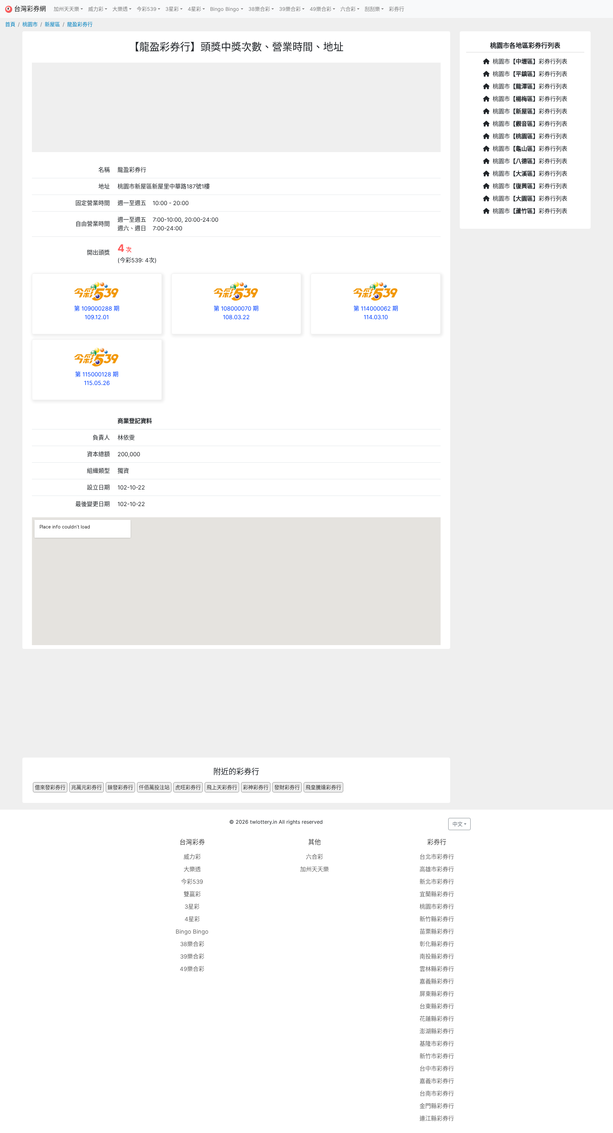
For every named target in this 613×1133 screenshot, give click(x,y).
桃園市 (30, 24)
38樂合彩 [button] (259, 9)
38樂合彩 (192, 944)
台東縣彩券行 (437, 1006)
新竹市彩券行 (437, 1056)
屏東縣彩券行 (437, 993)
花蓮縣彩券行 (437, 1018)
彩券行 (396, 9)
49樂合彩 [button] (320, 9)
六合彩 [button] (348, 9)
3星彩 (192, 906)
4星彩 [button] (194, 9)
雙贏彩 (192, 894)
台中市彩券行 (437, 1068)
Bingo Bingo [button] (224, 9)
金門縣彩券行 (437, 1106)
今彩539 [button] (146, 9)
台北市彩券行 (437, 856)
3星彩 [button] (172, 9)
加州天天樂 (314, 869)
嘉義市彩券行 (437, 1081)
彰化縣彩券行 (437, 944)
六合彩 (314, 856)
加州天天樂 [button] (66, 9)
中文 (457, 824)
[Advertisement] (236, 107)
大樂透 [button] (120, 9)
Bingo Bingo (192, 931)
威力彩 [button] (95, 9)
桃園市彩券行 (437, 906)
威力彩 (192, 856)
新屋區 (52, 24)
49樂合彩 (192, 969)
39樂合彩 (192, 956)
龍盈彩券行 (80, 24)
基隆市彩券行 (437, 1043)
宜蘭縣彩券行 (437, 894)
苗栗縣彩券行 (437, 931)
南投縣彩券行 (437, 956)
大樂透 (192, 869)
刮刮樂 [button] (372, 9)
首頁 (10, 24)
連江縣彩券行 (437, 1118)
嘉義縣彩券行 (437, 981)
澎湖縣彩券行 (437, 1031)
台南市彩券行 (437, 1093)
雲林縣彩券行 (437, 969)
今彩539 (192, 881)
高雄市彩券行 (437, 869)
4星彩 (192, 919)
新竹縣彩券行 (437, 919)
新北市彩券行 (437, 881)
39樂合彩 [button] (290, 9)
